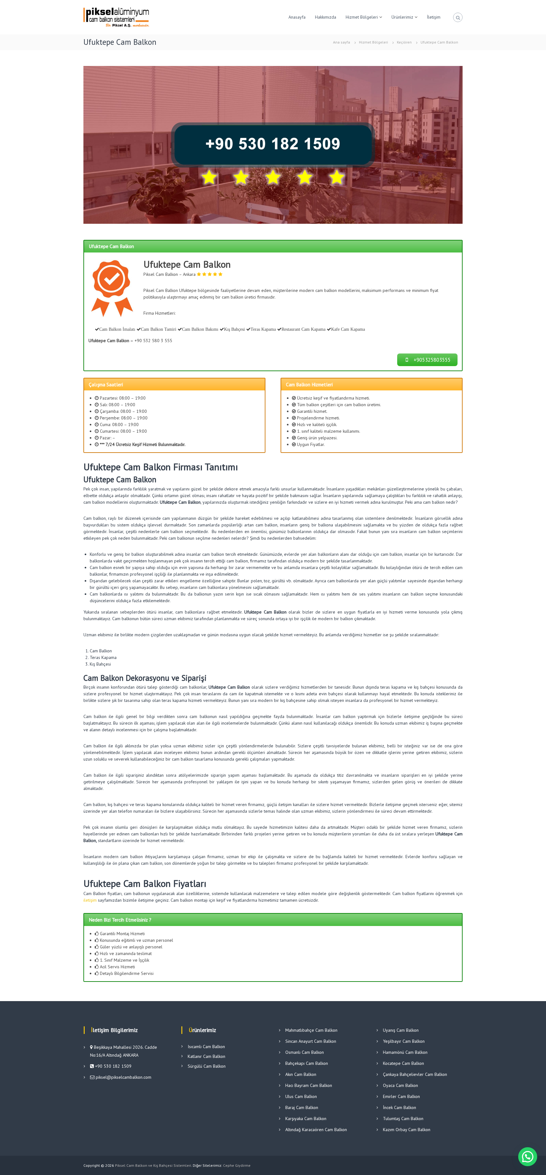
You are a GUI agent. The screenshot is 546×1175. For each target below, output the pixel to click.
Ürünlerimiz (402, 17)
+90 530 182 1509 (112, 1066)
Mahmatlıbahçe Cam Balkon (311, 1030)
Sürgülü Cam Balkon (207, 1066)
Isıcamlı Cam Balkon (206, 1046)
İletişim (433, 17)
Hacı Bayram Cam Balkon (308, 1085)
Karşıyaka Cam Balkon (305, 1118)
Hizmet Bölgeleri (362, 17)
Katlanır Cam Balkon (206, 1056)
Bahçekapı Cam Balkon (306, 1063)
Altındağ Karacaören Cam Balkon (316, 1129)
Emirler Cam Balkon (401, 1096)
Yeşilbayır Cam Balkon (404, 1041)
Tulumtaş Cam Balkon (403, 1118)
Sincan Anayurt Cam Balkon (310, 1041)
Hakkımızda (325, 17)
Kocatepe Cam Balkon (403, 1063)
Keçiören (404, 42)
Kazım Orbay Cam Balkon (406, 1129)
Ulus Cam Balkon (301, 1096)
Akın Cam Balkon (300, 1074)
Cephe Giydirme (237, 1165)
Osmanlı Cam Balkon (304, 1052)
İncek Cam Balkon (399, 1107)
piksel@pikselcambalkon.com (123, 1077)
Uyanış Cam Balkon (401, 1030)
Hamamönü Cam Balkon (405, 1052)
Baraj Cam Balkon (301, 1107)
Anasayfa (297, 17)
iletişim (90, 900)
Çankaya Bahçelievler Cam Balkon (415, 1074)
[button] (527, 1156)
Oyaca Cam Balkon (400, 1085)
